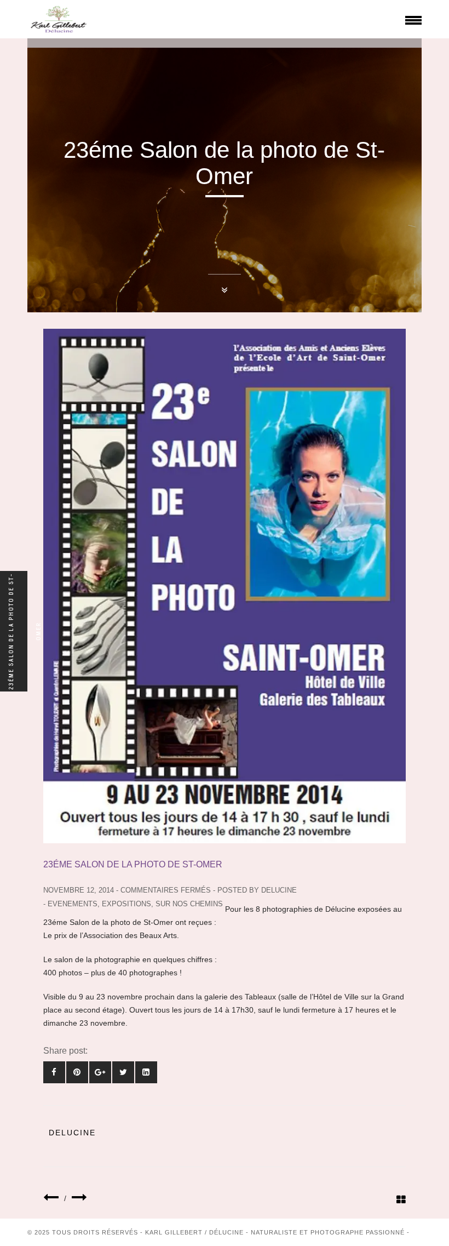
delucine (279, 890)
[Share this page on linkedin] (146, 1072)
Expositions (126, 904)
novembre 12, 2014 (78, 890)
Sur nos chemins (189, 904)
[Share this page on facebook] (54, 1072)
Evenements (72, 904)
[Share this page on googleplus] (100, 1072)
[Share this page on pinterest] (77, 1072)
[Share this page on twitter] (123, 1072)
